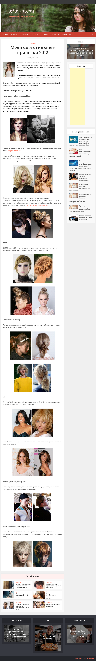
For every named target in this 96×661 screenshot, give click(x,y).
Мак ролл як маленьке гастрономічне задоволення (79, 187)
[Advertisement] (77, 96)
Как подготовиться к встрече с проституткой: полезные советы (80, 153)
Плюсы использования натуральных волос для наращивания (23, 585)
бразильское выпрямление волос (37, 205)
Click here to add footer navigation (85, 658)
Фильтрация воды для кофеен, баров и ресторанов (85, 217)
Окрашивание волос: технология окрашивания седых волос (22, 607)
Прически (32, 43)
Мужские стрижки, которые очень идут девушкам (22, 595)
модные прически (14, 151)
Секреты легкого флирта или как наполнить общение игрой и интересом (16, 633)
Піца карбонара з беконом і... (48, 637)
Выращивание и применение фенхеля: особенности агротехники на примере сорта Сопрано (80, 198)
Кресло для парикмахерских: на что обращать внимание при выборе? (81, 51)
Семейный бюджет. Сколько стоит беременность (79, 633)
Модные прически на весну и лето (53, 605)
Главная (13, 2)
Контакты (19, 2)
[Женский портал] (22, 13)
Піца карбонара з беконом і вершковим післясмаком (85, 177)
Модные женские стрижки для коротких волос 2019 (53, 585)
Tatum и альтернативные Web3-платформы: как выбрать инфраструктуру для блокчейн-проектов (80, 165)
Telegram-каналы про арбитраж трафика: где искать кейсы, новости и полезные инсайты (80, 141)
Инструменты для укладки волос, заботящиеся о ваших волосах (53, 596)
